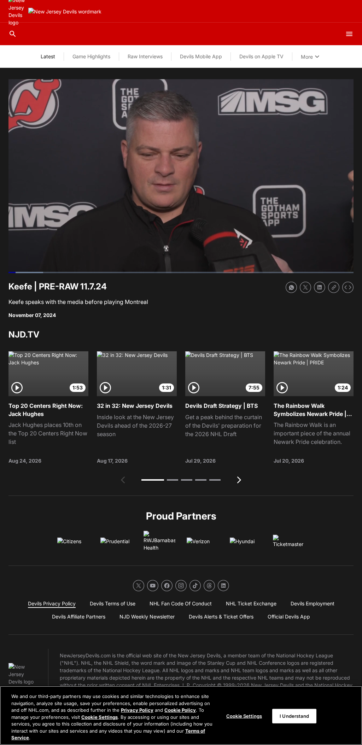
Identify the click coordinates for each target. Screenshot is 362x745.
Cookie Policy (180, 710)
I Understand (294, 715)
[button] (152, 480)
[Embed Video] (348, 287)
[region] (181, 715)
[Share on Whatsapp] (291, 287)
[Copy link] (333, 287)
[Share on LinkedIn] (319, 287)
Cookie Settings (99, 717)
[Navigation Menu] (349, 34)
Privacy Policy (137, 710)
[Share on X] (305, 287)
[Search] (12, 34)
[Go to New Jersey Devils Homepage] (64, 11)
